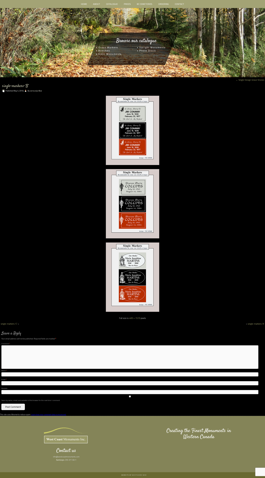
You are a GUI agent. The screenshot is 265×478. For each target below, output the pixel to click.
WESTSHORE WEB (139, 475)
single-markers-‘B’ (15, 86)
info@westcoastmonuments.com (66, 456)
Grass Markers (108, 47)
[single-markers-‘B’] (132, 312)
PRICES (127, 4)
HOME (84, 4)
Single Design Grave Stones (250, 79)
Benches (104, 51)
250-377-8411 (70, 459)
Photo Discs (147, 51)
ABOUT (96, 4)
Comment (5, 343)
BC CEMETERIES (144, 4)
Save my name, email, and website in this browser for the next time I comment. (30, 400)
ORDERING (163, 4)
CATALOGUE (112, 4)
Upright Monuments (152, 47)
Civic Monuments (110, 54)
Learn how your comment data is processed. (48, 414)
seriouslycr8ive (36, 90)
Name (4, 370)
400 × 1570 (134, 318)
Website (4, 388)
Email (4, 379)
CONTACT (179, 4)
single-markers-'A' (256, 323)
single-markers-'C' (9, 323)
